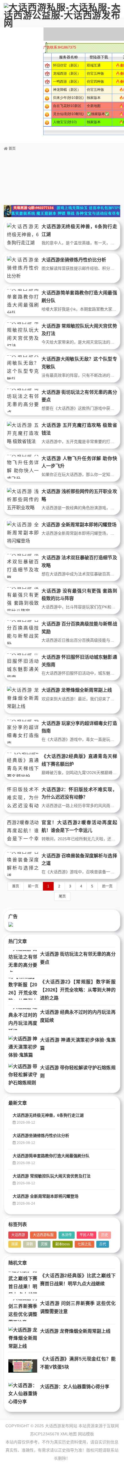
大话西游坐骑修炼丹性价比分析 (74, 259)
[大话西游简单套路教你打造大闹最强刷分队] (23, 301)
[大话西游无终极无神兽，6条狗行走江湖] (23, 235)
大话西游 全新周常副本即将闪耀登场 (79, 524)
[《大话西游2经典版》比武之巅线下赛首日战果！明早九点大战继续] (22, 1282)
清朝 (29, 1244)
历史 (104, 1235)
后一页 (107, 886)
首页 (12, 149)
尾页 (62, 896)
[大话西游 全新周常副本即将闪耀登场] (23, 533)
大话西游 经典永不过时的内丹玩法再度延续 (77, 1016)
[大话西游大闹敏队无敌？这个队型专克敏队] (23, 367)
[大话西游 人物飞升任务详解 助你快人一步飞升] (23, 467)
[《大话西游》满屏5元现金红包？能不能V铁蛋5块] (22, 1366)
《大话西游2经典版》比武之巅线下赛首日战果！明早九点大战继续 (77, 1279)
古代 (102, 1244)
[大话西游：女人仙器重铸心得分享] (22, 1393)
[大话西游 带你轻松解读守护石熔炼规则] (22, 1074)
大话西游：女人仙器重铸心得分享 (74, 1386)
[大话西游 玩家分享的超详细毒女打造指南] (23, 732)
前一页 (33, 886)
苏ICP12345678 (44, 1434)
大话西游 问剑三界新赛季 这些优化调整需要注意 (77, 1307)
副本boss (62, 1244)
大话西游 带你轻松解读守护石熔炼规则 (77, 1071)
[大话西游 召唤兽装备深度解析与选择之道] (23, 864)
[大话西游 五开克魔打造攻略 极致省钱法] (23, 434)
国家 (14, 1244)
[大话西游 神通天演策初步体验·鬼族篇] (22, 1047)
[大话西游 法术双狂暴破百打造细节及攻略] (23, 566)
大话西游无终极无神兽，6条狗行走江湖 (48, 1115)
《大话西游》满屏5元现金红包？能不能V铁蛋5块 (77, 1362)
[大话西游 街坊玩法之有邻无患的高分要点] (23, 401)
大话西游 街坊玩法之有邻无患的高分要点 (77, 958)
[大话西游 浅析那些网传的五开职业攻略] (23, 500)
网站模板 (86, 1434)
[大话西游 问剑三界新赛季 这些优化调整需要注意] (22, 1310)
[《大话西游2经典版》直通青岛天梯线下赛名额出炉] (23, 765)
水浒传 (66, 1235)
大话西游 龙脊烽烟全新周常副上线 (77, 690)
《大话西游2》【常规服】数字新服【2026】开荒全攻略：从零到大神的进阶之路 (77, 989)
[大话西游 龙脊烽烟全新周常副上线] (23, 698)
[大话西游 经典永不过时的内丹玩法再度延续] (22, 1019)
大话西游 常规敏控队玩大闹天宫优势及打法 (52, 1176)
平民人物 (86, 1235)
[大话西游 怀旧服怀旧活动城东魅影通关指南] (23, 665)
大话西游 (18, 1235)
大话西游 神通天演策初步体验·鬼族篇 (77, 1044)
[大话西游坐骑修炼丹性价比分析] (23, 268)
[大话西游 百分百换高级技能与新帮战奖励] (23, 632)
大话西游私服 (43, 1235)
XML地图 (68, 1434)
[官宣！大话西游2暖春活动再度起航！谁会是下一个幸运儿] (23, 831)
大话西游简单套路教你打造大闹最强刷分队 (51, 1155)
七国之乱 (84, 1244)
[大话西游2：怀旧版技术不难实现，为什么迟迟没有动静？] (23, 798)
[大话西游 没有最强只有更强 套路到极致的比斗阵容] (23, 599)
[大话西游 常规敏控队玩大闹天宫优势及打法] (23, 334)
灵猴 (44, 1244)
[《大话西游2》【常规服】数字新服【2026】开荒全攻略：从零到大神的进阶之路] (22, 989)
